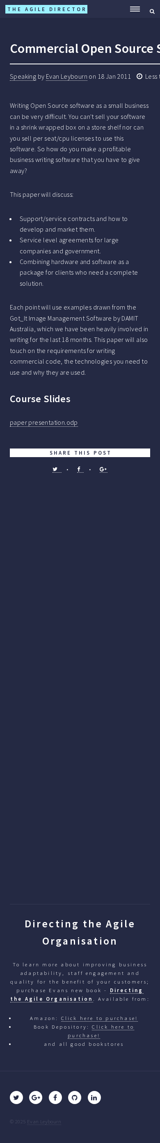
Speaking (23, 76)
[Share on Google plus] (103, 469)
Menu (132, 9)
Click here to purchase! (99, 1018)
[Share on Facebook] (80, 469)
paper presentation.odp (44, 422)
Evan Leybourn (66, 76)
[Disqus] (80, 576)
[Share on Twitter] (57, 469)
